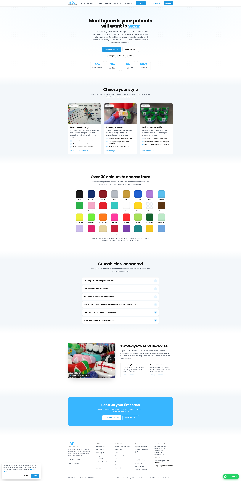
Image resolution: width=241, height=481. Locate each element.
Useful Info (117, 3)
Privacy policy (121, 478)
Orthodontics (100, 450)
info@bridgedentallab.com (163, 466)
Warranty (118, 459)
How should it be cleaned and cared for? (99, 296)
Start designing (111, 151)
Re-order (141, 3)
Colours (122, 56)
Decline (25, 476)
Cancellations (139, 466)
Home (83, 3)
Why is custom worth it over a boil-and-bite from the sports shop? (110, 304)
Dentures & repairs (102, 462)
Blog (116, 465)
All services (118, 450)
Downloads (138, 463)
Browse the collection (78, 151)
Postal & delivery (140, 460)
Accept (34, 476)
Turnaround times (121, 456)
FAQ (130, 56)
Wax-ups (98, 468)
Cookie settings (143, 478)
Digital (100, 3)
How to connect (128, 375)
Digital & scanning (141, 447)
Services (90, 3)
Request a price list (111, 49)
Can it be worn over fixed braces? (97, 289)
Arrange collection (156, 375)
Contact (108, 3)
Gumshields (99, 459)
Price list (168, 3)
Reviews (117, 462)
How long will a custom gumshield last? (99, 281)
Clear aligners (100, 453)
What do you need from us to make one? (100, 320)
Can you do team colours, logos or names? (100, 312)
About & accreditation (122, 447)
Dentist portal (155, 3)
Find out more (147, 151)
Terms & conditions (109, 478)
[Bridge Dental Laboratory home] (72, 3)
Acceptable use (132, 478)
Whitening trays (101, 465)
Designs (112, 56)
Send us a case (130, 49)
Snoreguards (100, 456)
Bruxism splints (100, 447)
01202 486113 (158, 457)
